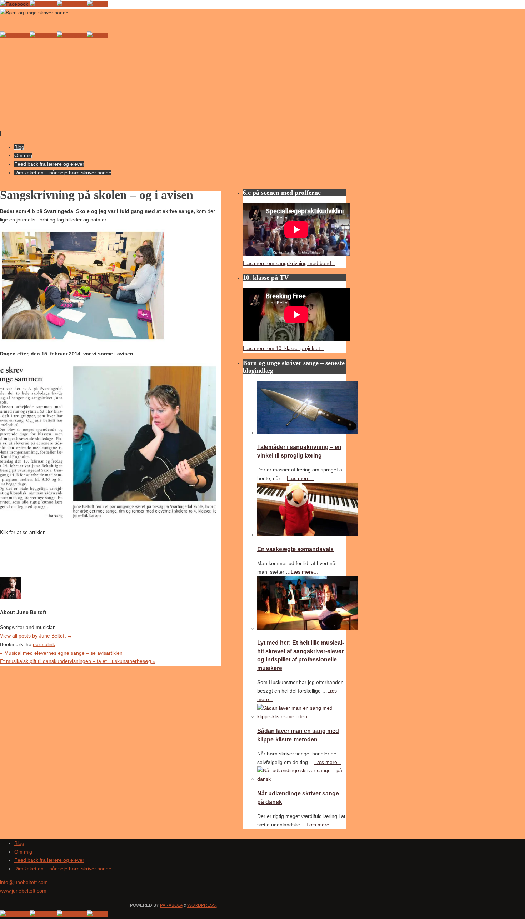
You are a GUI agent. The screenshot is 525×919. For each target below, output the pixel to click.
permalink (44, 644)
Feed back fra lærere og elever (49, 860)
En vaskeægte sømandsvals (295, 549)
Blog (19, 843)
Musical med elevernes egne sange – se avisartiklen (61, 653)
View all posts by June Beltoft (36, 636)
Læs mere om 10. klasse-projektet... (283, 348)
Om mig (23, 852)
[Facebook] (15, 4)
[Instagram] (72, 4)
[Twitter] (97, 4)
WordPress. (202, 905)
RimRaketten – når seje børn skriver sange (62, 868)
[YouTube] (43, 4)
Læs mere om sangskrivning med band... (289, 263)
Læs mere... (300, 478)
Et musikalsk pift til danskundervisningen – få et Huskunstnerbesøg (77, 661)
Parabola (171, 905)
